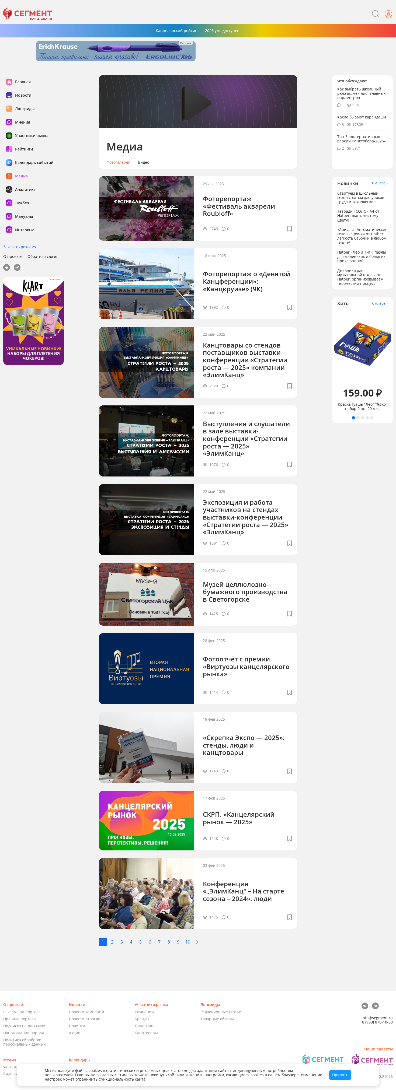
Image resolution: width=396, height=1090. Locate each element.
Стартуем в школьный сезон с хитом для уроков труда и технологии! (360, 197)
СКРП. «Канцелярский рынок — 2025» (239, 818)
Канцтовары (146, 1032)
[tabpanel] (362, 361)
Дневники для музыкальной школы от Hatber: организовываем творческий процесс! (360, 277)
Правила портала (19, 1018)
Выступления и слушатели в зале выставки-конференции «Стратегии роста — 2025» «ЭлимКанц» (246, 438)
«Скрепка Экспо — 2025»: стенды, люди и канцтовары (244, 745)
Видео (143, 162)
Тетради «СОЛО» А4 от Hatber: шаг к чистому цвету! (358, 215)
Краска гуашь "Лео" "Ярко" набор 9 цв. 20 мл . (362, 406)
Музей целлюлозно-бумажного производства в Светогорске (245, 592)
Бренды (142, 1018)
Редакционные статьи (220, 1011)
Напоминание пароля (23, 1032)
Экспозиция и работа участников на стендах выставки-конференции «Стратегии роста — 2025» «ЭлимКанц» (245, 517)
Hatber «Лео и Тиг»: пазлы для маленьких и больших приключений (361, 256)
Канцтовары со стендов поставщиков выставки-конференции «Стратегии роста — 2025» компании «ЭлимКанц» (245, 360)
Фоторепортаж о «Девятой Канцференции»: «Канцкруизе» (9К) (246, 281)
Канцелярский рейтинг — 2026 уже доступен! (198, 30)
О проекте (12, 256)
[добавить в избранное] (289, 229)
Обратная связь (42, 256)
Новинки (77, 1025)
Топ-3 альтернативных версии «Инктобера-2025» (361, 138)
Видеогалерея (16, 1073)
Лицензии (144, 1025)
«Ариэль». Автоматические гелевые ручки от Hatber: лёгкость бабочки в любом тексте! (362, 236)
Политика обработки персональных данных (24, 1042)
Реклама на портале (22, 1011)
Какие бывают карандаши (361, 117)
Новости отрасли (84, 1018)
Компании (144, 1011)
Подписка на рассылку (24, 1025)
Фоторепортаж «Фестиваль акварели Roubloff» (239, 206)
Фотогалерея (118, 162)
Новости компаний (86, 1011)
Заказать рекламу (19, 246)
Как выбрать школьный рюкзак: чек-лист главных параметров (361, 93)
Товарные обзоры (217, 1018)
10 (187, 942)
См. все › (380, 183)
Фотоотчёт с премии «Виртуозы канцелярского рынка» (246, 666)
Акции (75, 1032)
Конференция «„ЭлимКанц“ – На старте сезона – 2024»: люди (243, 891)
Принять (340, 1074)
